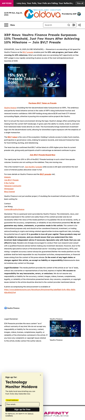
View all (80, 3)
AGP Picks (6, 3)
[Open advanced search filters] (73, 25)
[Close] (40, 375)
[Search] (68, 25)
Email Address (12, 400)
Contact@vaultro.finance (14, 209)
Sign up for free (22, 409)
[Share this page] (79, 25)
